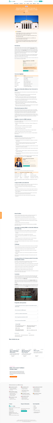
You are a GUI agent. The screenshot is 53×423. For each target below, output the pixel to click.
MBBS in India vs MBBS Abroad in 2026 (31, 330)
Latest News (11, 349)
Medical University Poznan (25, 397)
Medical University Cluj (36, 394)
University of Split (12, 398)
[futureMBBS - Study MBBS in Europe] (12, 1)
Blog (31, 3)
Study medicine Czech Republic (38, 387)
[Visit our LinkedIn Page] (16, 417)
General (26, 6)
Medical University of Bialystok (25, 399)
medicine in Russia (29, 156)
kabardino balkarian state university (18, 336)
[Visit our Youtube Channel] (12, 417)
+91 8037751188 (30, 1)
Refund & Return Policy (28, 421)
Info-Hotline (52, 129)
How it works (35, 407)
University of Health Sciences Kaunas (26, 394)
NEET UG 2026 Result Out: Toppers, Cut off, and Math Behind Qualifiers (20, 326)
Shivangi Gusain (27, 12)
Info (24, 3)
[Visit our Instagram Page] (11, 417)
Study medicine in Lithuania (25, 393)
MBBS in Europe (16, 3)
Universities (21, 3)
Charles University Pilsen (37, 388)
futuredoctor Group (32, 420)
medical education (32, 48)
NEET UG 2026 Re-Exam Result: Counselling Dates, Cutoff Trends (19, 330)
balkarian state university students (24, 335)
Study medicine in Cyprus (25, 390)
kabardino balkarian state (31, 335)
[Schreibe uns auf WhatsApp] (15, 417)
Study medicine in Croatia (13, 397)
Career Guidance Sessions (37, 410)
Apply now (40, 1)
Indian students (24, 50)
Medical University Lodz (24, 398)
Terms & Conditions (24, 421)
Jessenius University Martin (13, 388)
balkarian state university (17, 335)
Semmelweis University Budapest (13, 392)
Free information (36, 1)
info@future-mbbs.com (11, 410)
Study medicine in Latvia (25, 387)
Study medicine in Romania (37, 393)
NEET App (34, 3)
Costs (34, 409)
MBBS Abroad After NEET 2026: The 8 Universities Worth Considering (31, 326)
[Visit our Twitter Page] (13, 417)
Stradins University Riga (24, 388)
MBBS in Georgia (17, 328)
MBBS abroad (25, 278)
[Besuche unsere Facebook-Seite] (9, 417)
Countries (35, 349)
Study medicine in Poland (25, 396)
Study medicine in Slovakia (13, 387)
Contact (38, 3)
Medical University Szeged (13, 394)
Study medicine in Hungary (13, 391)
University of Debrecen (12, 395)
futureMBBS (26, 286)
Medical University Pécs (12, 393)
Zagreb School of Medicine (13, 399)
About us (28, 3)
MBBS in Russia (29, 328)
